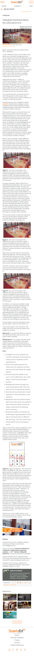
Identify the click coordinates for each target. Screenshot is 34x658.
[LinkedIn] (9, 649)
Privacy (17, 640)
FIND (31, 6)
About (17, 635)
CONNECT (17, 6)
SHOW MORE (17, 622)
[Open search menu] (3, 2)
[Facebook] (13, 649)
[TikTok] (24, 649)
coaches (5, 104)
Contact (17, 642)
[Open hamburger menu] (1, 2)
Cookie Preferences (17, 645)
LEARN (3, 6)
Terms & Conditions (17, 637)
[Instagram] (21, 649)
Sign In (31, 2)
